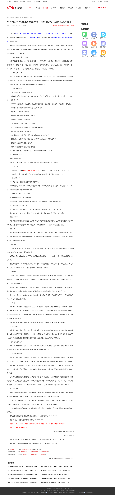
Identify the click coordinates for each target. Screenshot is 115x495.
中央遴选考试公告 (44, 451)
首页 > (16, 17)
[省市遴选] (94, 34)
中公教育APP (37, 1)
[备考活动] (94, 43)
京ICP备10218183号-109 (29, 492)
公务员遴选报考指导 (33, 451)
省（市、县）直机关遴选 (23, 17)
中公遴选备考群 (14, 449)
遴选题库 (62, 8)
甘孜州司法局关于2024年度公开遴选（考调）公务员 (22, 478)
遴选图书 (87, 8)
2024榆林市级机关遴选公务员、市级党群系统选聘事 (22, 466)
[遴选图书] (84, 52)
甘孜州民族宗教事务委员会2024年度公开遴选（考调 (55, 478)
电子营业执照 (89, 492)
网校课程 (78, 8)
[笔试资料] (94, 52)
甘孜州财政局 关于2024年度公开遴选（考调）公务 (55, 482)
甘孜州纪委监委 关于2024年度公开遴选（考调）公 (55, 474)
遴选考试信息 (56, 37)
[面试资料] (103, 52)
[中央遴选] (84, 34)
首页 (30, 8)
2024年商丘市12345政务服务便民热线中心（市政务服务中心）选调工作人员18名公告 (42, 34)
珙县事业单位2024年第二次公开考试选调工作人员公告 (23, 470)
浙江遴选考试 (26, 454)
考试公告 (32, 17)
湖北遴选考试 (34, 454)
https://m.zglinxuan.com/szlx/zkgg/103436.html (64, 458)
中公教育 (9, 1)
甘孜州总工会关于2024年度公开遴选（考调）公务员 (22, 482)
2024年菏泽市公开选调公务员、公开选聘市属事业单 (55, 470)
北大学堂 (45, 1)
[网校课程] (103, 43)
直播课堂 (29, 1)
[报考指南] (103, 34)
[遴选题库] (84, 43)
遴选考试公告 (24, 451)
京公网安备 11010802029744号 (56, 492)
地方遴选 (45, 8)
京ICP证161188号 (41, 492)
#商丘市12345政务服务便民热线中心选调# (63, 25)
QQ (94, 1)
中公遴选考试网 (33, 37)
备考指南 (53, 8)
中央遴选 (37, 8)
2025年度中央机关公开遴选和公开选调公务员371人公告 (56, 466)
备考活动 (70, 8)
